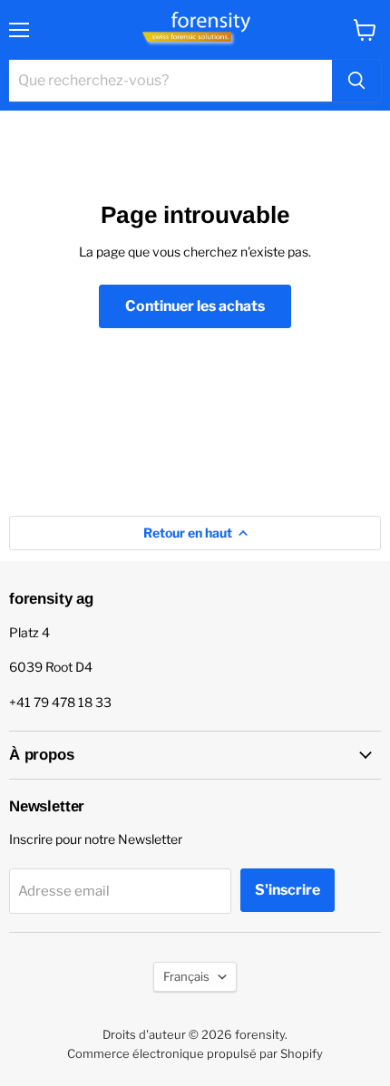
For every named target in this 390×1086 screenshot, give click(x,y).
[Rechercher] (356, 81)
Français (186, 976)
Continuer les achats (195, 306)
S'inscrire (287, 889)
